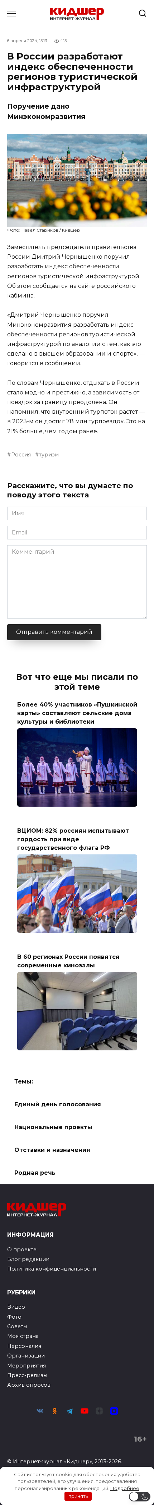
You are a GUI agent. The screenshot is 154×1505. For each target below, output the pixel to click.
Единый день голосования (57, 1104)
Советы (17, 1326)
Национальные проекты (53, 1127)
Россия (21, 454)
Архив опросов (28, 1385)
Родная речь (35, 1172)
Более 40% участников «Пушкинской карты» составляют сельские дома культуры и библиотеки (77, 713)
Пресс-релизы (27, 1375)
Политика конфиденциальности (51, 1269)
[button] (139, 1496)
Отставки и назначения (52, 1150)
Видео (16, 1307)
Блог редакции (28, 1259)
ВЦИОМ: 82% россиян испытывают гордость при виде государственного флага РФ (73, 839)
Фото (14, 1317)
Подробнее (124, 1488)
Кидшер (78, 1461)
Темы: (23, 1081)
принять (78, 1496)
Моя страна (23, 1336)
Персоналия (24, 1346)
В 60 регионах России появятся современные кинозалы (68, 961)
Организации (26, 1356)
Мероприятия (26, 1365)
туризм (49, 454)
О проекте (22, 1249)
